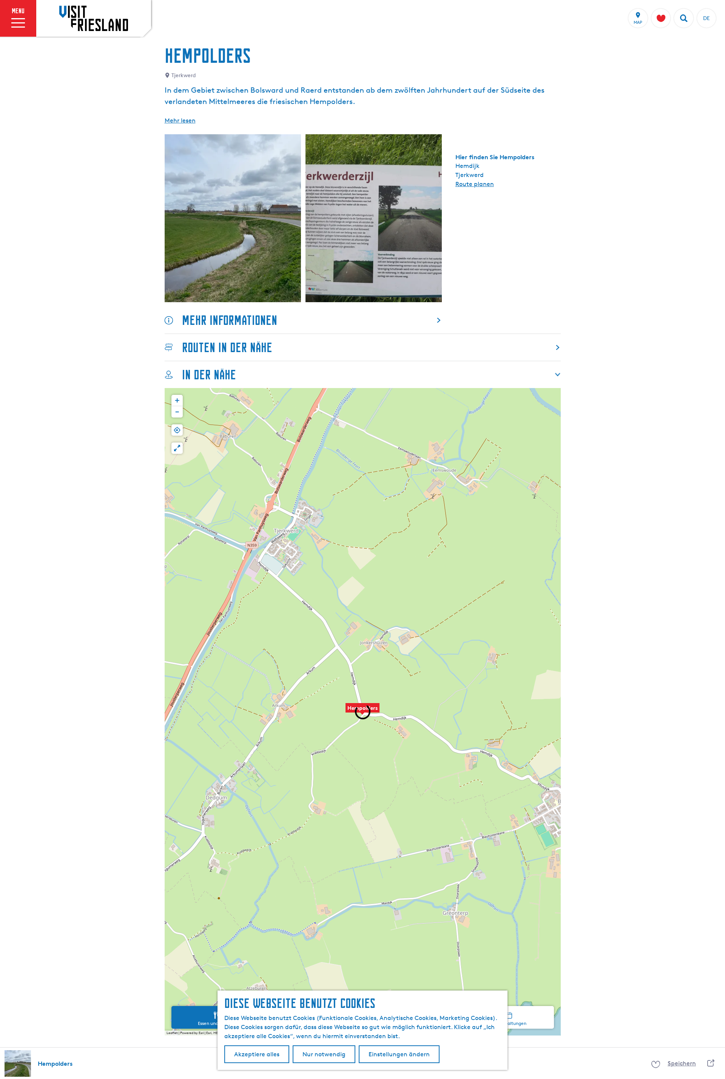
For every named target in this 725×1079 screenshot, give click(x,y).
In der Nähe (209, 374)
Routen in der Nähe (227, 347)
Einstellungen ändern (399, 1054)
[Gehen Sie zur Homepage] (93, 18)
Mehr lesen (180, 120)
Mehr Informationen (229, 320)
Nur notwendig (324, 1054)
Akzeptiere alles (256, 1054)
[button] (362, 711)
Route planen (474, 184)
